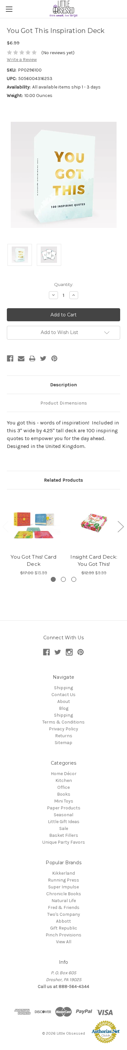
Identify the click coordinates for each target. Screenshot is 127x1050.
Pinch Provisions (63, 935)
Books (63, 794)
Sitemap (63, 742)
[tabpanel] (34, 536)
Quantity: (63, 284)
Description (63, 385)
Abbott (63, 921)
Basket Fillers (63, 835)
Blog (63, 708)
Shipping (63, 688)
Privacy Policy (63, 729)
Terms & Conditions (63, 722)
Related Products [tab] (63, 480)
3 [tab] (73, 579)
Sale (63, 828)
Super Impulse (63, 887)
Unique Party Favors (63, 842)
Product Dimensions (63, 403)
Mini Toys (63, 801)
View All (63, 942)
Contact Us (63, 694)
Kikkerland (63, 873)
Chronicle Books (63, 894)
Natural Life (63, 900)
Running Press (63, 880)
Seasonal (63, 815)
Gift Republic (63, 928)
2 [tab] (63, 579)
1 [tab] (53, 579)
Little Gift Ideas (63, 821)
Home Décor (64, 773)
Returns (63, 736)
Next (120, 526)
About (63, 701)
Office (63, 787)
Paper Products (63, 808)
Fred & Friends (63, 907)
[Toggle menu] (9, 9)
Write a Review (22, 59)
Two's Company (63, 914)
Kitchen (63, 780)
